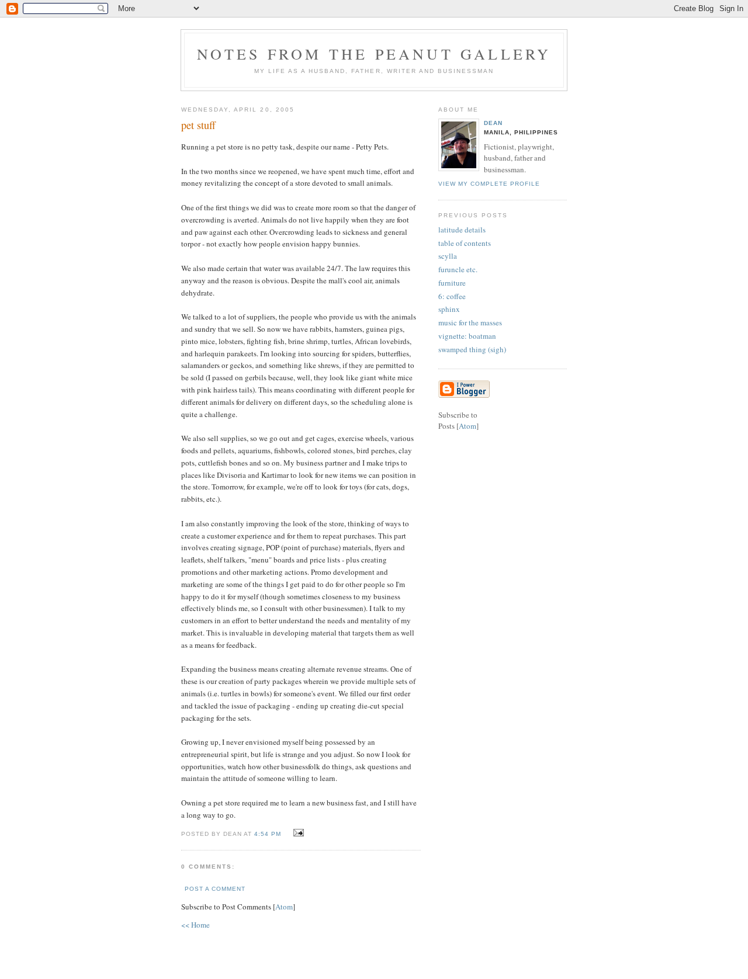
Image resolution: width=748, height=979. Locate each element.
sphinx (449, 309)
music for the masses (470, 322)
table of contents (464, 243)
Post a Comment (215, 889)
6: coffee (452, 296)
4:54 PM (268, 834)
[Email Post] (296, 833)
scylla (447, 256)
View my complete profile (489, 183)
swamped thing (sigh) (472, 349)
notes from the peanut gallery (374, 54)
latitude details (462, 229)
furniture (452, 282)
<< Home (195, 924)
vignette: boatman (467, 336)
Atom (284, 906)
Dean (493, 123)
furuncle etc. (457, 269)
